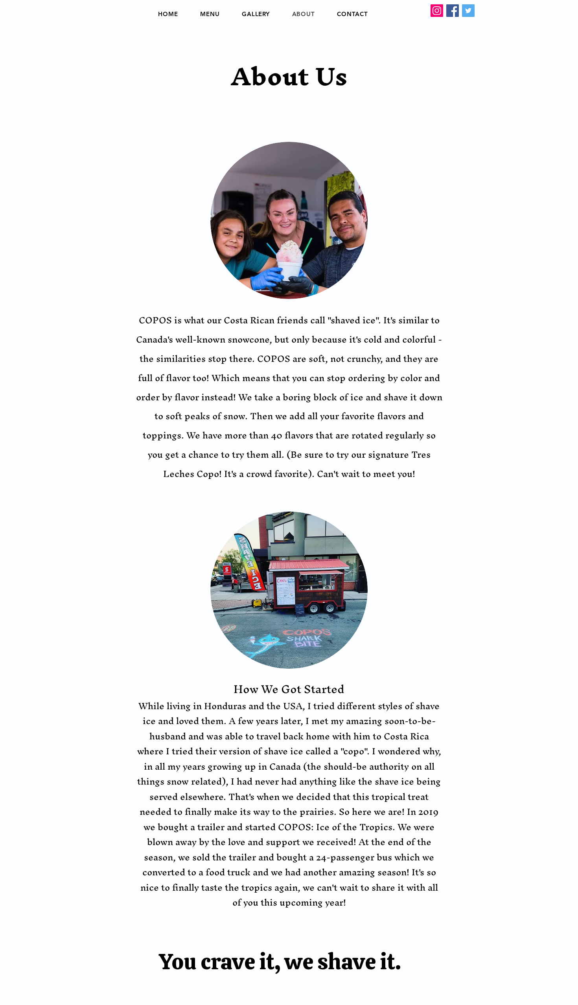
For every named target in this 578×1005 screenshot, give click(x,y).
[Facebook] (452, 10)
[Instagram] (437, 10)
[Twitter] (468, 10)
